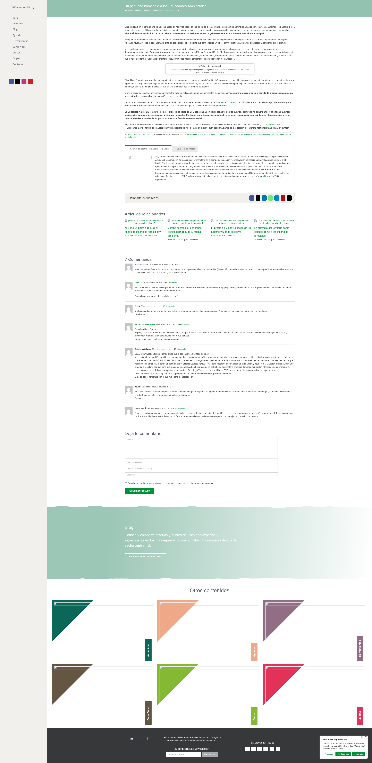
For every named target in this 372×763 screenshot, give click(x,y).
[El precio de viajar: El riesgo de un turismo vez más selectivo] (231, 220)
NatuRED (270, 124)
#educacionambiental (188, 135)
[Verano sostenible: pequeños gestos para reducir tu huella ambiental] (188, 220)
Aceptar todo (358, 754)
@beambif (161, 179)
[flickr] (278, 749)
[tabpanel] (210, 168)
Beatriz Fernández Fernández (139, 11)
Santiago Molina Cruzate (145, 324)
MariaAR (138, 283)
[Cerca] (364, 737)
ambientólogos (204, 135)
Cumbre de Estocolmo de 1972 (230, 102)
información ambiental (261, 135)
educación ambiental (243, 135)
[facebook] (247, 749)
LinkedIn (268, 176)
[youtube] (265, 749)
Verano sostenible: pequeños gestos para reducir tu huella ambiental (185, 231)
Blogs (213, 135)
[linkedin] (272, 749)
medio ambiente (277, 135)
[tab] (148, 148)
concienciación (222, 135)
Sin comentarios (151, 236)
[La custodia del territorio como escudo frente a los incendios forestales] (274, 220)
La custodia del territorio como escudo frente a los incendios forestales (271, 231)
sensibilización (130, 137)
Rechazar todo (343, 754)
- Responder (178, 265)
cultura (231, 135)
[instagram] (259, 749)
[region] (344, 747)
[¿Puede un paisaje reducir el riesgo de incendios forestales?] (145, 220)
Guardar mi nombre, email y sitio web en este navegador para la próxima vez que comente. (171, 483)
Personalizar (329, 754)
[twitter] (253, 749)
